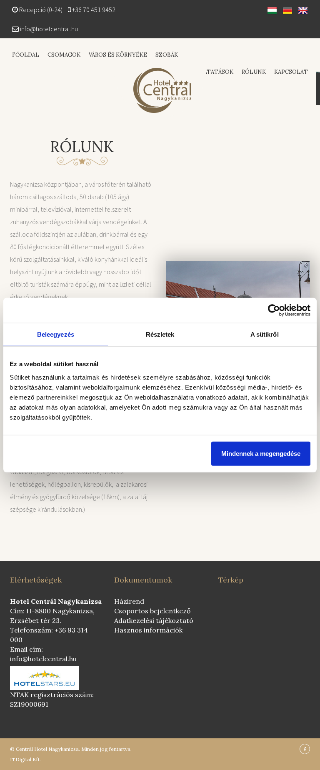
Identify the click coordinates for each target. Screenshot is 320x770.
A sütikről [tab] (264, 334)
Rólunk (254, 71)
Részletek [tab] (160, 334)
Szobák (166, 54)
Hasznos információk (148, 630)
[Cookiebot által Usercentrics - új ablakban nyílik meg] (274, 310)
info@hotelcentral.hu (49, 29)
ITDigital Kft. (25, 759)
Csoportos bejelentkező (152, 611)
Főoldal (25, 54)
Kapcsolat (291, 71)
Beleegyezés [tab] (55, 334)
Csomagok (64, 54)
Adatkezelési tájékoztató (153, 620)
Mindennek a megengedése (260, 453)
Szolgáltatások (206, 71)
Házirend (129, 601)
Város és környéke (118, 54)
